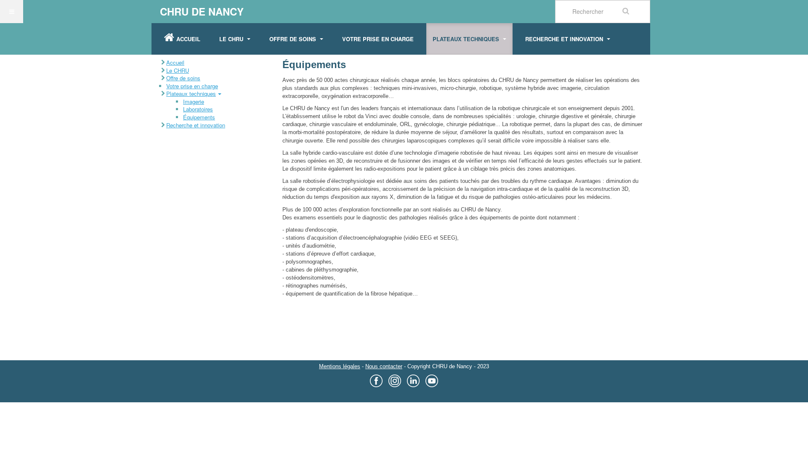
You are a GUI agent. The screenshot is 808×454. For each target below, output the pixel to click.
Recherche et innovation (565, 39)
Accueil (188, 39)
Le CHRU (232, 39)
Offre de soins (293, 39)
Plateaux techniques (467, 39)
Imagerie (193, 102)
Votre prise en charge (378, 39)
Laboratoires (198, 109)
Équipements (199, 117)
